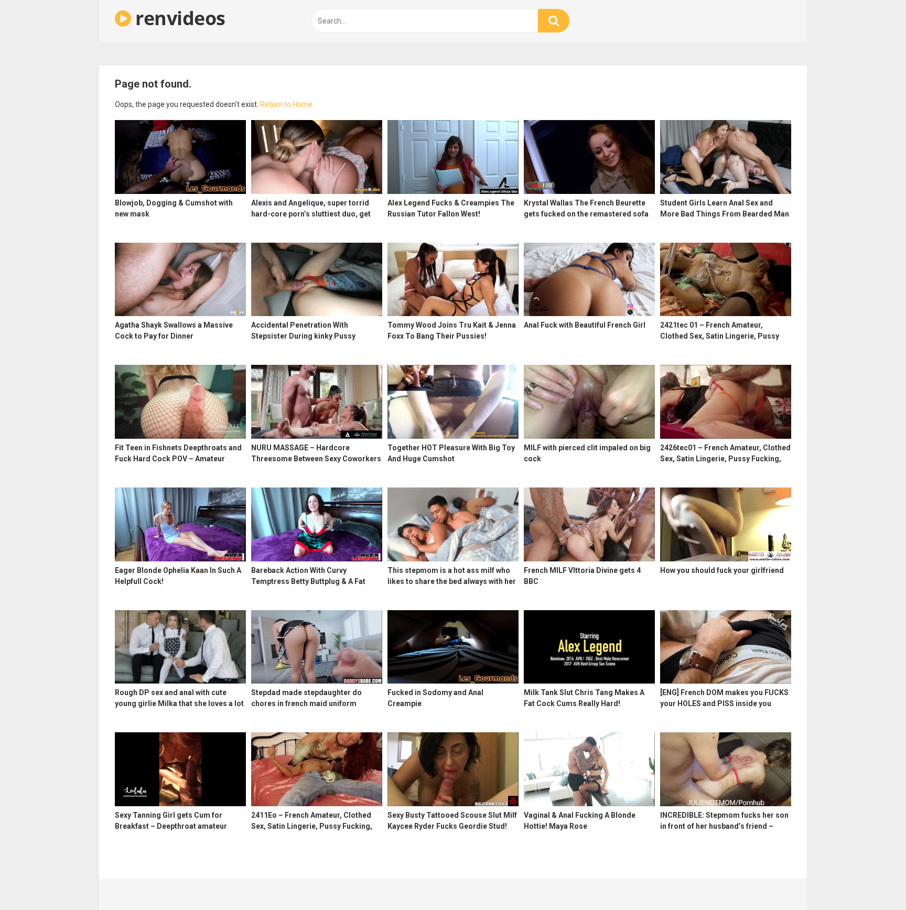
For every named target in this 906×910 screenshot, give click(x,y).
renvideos (178, 18)
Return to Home (286, 104)
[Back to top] (871, 878)
